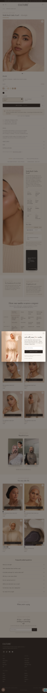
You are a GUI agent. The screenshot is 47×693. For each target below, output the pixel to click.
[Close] (43, 333)
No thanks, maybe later (28, 358)
